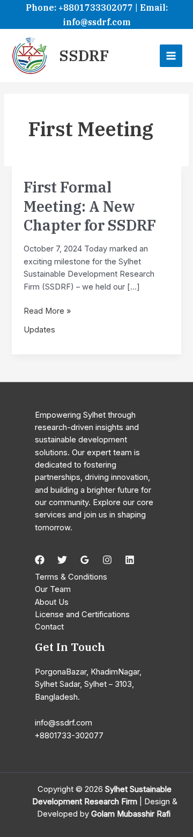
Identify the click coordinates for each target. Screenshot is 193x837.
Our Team (53, 589)
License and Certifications (82, 614)
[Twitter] (62, 560)
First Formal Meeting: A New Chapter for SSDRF (90, 206)
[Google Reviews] (85, 560)
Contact (49, 627)
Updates (39, 330)
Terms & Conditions (71, 577)
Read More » (47, 311)
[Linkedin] (130, 560)
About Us (52, 602)
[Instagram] (107, 560)
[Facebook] (39, 560)
